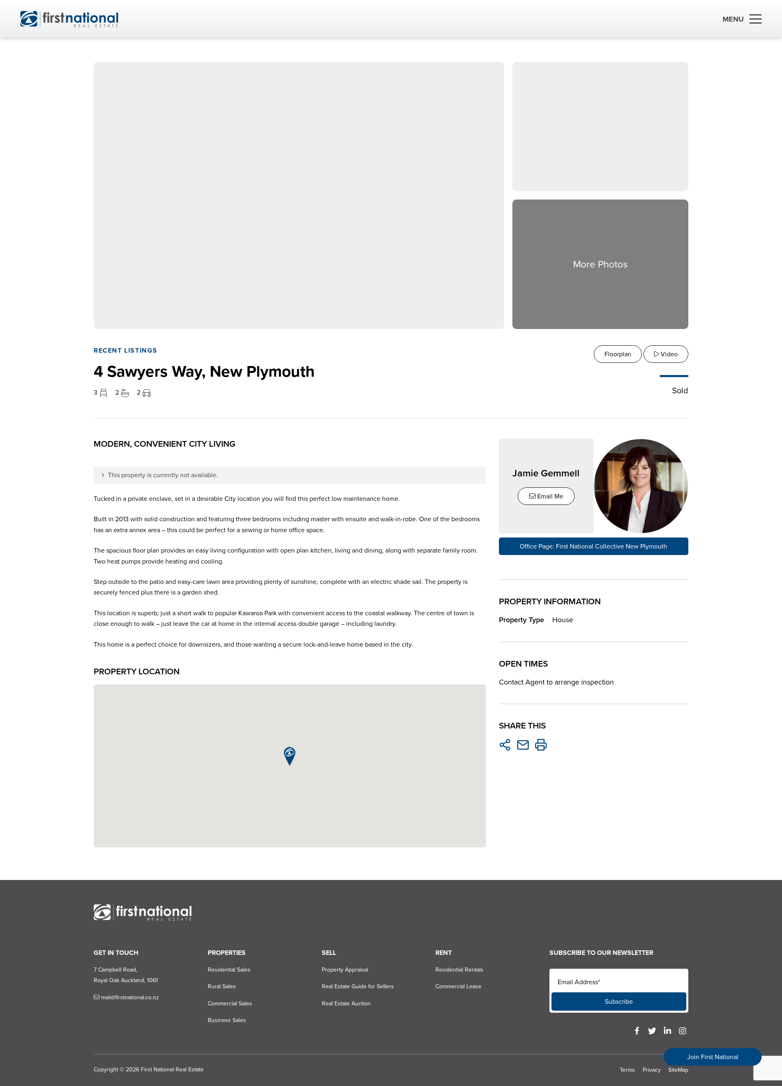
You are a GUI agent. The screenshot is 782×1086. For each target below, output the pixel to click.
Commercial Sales (230, 1003)
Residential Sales (229, 969)
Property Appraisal (345, 969)
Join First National (712, 1057)
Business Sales (227, 1020)
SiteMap (678, 1070)
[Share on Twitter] (505, 745)
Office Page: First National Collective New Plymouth (593, 546)
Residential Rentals (459, 969)
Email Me (549, 496)
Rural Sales (222, 986)
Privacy (652, 1070)
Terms (627, 1070)
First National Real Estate (172, 1069)
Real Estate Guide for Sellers (358, 986)
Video (668, 354)
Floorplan (617, 354)
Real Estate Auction (346, 1003)
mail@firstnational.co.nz (129, 997)
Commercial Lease (458, 986)
